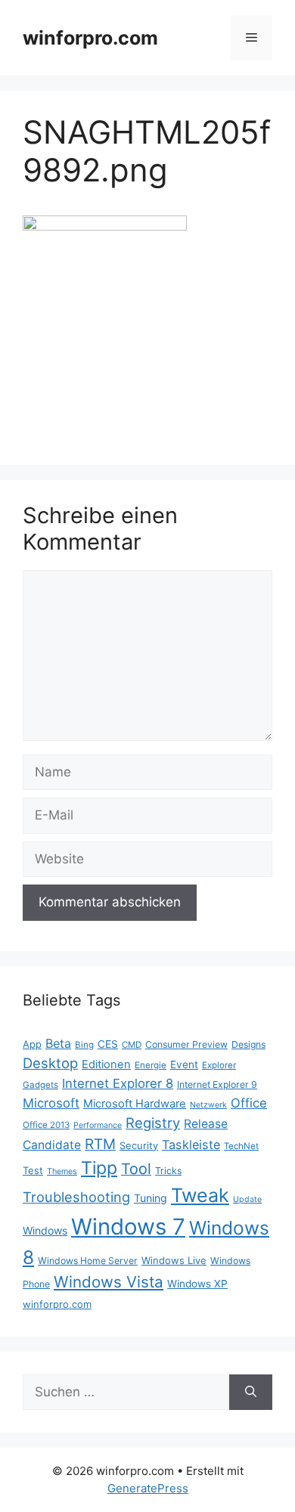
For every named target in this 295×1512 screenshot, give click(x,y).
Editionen (106, 1064)
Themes (62, 1171)
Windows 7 (128, 1226)
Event (184, 1064)
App (32, 1044)
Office (249, 1103)
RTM (100, 1144)
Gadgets (40, 1085)
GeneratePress (147, 1488)
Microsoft (51, 1103)
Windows (45, 1230)
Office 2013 (46, 1125)
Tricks (168, 1170)
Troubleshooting (76, 1196)
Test (33, 1170)
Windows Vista (108, 1281)
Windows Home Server (88, 1260)
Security (139, 1145)
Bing (84, 1045)
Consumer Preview (186, 1044)
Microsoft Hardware (134, 1104)
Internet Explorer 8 (117, 1083)
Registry (153, 1122)
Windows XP (197, 1284)
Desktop (50, 1063)
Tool (136, 1169)
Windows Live (173, 1260)
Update (247, 1199)
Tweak (200, 1195)
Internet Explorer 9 (217, 1084)
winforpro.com (90, 37)
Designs (248, 1044)
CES (108, 1044)
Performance (97, 1125)
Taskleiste (191, 1144)
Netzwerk (208, 1105)
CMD (131, 1045)
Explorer (219, 1065)
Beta (58, 1043)
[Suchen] (250, 1392)
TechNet (241, 1146)
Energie (150, 1065)
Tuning (150, 1197)
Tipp (99, 1168)
